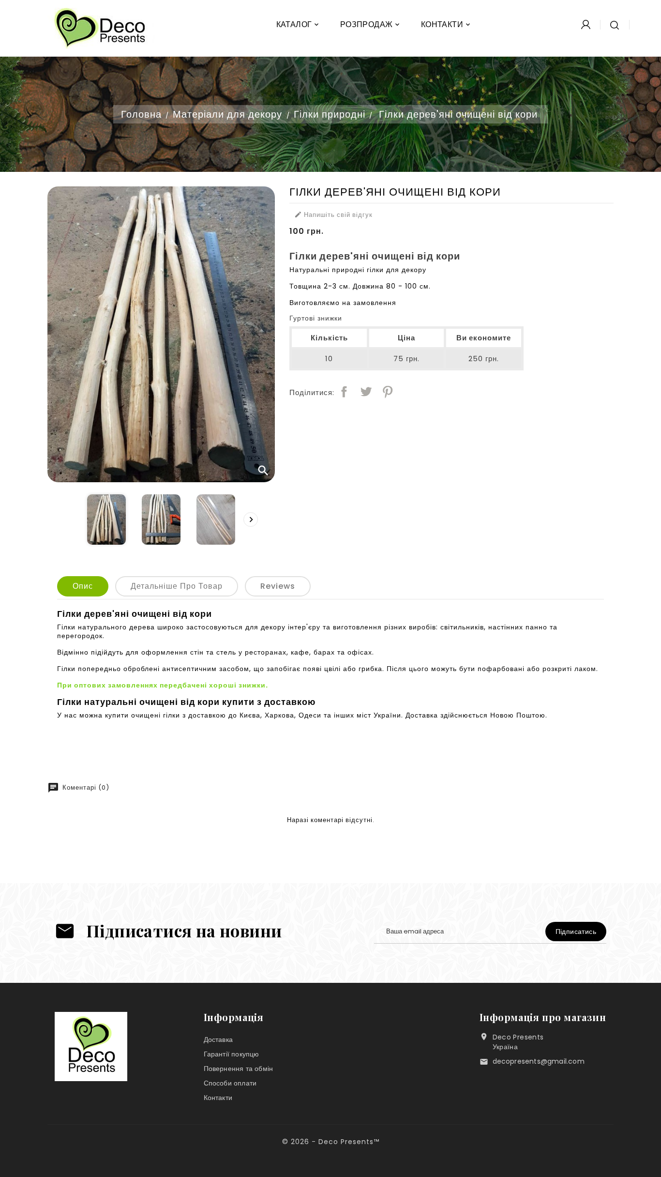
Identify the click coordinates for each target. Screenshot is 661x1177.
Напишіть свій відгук (333, 215)
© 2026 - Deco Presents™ (330, 1141)
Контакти (218, 1097)
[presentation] (250, 519)
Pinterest (387, 391)
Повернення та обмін (238, 1068)
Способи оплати (230, 1083)
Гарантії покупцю (231, 1054)
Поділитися (344, 391)
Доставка (218, 1039)
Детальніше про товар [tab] (177, 586)
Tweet (366, 391)
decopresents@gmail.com (539, 1061)
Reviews (277, 586)
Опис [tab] (83, 586)
